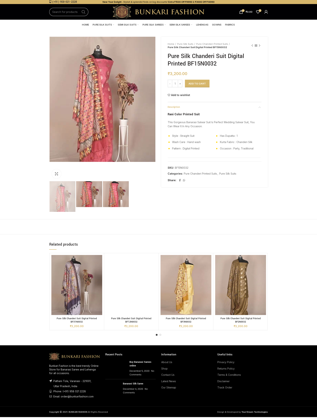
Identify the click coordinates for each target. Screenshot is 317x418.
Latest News (168, 381)
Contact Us (167, 374)
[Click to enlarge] (56, 173)
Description (174, 107)
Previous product (252, 45)
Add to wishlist (180, 95)
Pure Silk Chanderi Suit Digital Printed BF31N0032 (77, 320)
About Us (166, 362)
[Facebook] (180, 180)
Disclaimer (223, 381)
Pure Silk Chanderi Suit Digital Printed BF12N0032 (131, 320)
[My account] (266, 12)
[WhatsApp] (184, 180)
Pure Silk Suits (185, 43)
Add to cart (197, 83)
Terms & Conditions (229, 374)
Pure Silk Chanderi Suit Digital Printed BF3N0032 (186, 320)
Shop (164, 368)
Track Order (224, 387)
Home (171, 43)
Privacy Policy (225, 362)
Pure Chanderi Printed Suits (212, 43)
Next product (259, 45)
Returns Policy (226, 368)
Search (83, 12)
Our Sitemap (168, 387)
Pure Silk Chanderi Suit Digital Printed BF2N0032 (241, 320)
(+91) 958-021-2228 (64, 2)
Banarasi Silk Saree (133, 383)
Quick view (99, 261)
